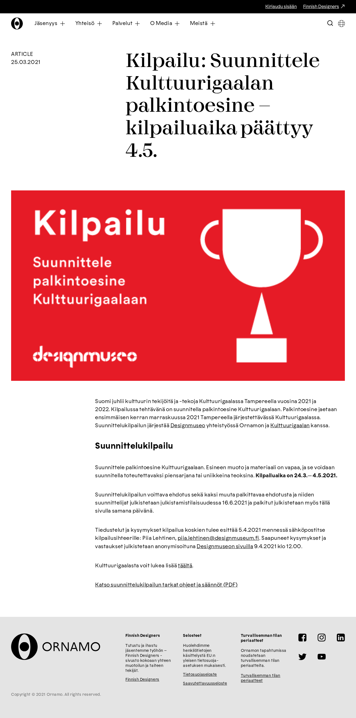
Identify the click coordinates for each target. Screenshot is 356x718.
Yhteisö (85, 23)
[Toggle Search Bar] (330, 23)
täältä (185, 565)
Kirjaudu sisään (281, 6)
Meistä (198, 23)
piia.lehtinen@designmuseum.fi (218, 538)
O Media (161, 23)
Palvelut (122, 23)
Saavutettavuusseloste (205, 683)
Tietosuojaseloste (200, 675)
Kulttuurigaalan (290, 425)
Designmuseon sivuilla (225, 546)
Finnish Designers (321, 6)
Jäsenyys (46, 23)
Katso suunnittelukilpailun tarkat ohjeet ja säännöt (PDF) (166, 585)
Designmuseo (187, 425)
